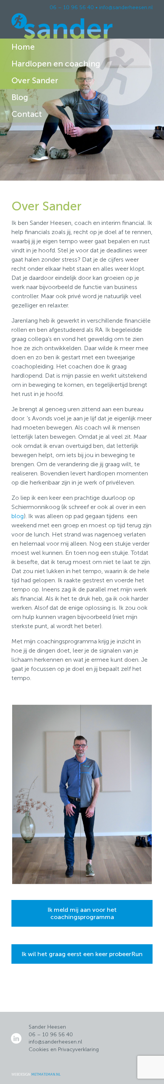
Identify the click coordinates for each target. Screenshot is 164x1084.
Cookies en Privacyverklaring (64, 1049)
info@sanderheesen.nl (126, 7)
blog (17, 516)
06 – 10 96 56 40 (72, 7)
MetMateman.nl (46, 1074)
